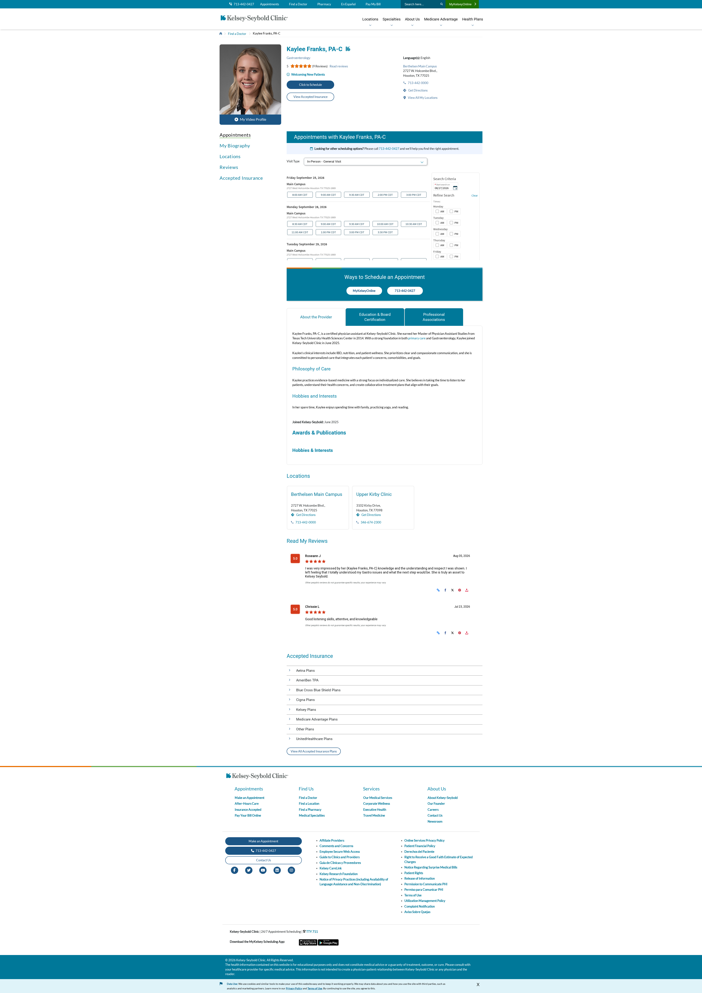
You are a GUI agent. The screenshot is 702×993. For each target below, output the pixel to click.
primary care (417, 338)
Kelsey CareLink (331, 868)
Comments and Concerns (336, 846)
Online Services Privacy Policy (424, 840)
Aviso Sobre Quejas (417, 912)
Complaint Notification (419, 906)
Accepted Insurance (241, 178)
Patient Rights (413, 873)
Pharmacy (324, 4)
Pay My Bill (373, 4)
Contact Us (435, 815)
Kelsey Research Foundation (339, 874)
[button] (250, 84)
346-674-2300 (370, 522)
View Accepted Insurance (310, 97)
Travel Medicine (374, 815)
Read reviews (339, 66)
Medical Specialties (312, 815)
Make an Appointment (249, 798)
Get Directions (418, 90)
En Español (348, 4)
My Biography (235, 145)
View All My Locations (422, 98)
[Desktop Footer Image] (257, 777)
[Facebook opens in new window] (234, 870)
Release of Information (419, 878)
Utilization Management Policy (424, 901)
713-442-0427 (243, 4)
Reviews (229, 167)
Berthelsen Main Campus (420, 66)
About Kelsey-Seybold (443, 798)
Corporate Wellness (376, 803)
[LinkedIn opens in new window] (277, 870)
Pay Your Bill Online (248, 815)
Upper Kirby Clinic (374, 494)
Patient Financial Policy (419, 846)
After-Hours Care (247, 803)
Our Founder (436, 803)
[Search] (441, 4)
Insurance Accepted (248, 809)
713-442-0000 (417, 83)
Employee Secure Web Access (340, 851)
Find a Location (309, 803)
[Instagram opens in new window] (291, 870)
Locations (230, 156)
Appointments (269, 4)
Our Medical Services (377, 798)
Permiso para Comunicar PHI (423, 889)
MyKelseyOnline (460, 4)
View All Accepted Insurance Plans (314, 751)
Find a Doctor (298, 4)
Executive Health (374, 809)
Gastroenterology (298, 58)
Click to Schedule (310, 85)
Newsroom (435, 821)
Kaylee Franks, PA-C (266, 33)
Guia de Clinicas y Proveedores (340, 863)
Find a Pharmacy (310, 809)
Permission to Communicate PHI (425, 884)
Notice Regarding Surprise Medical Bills (430, 867)
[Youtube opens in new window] (262, 870)
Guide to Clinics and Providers (340, 857)
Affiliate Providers (332, 840)
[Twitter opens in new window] (248, 870)
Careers (433, 809)
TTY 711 (312, 931)
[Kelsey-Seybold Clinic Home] (256, 19)
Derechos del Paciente (419, 851)
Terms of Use (413, 895)
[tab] (316, 317)
